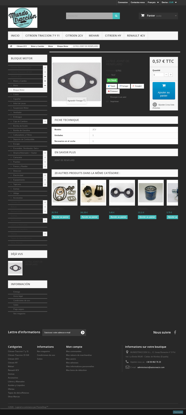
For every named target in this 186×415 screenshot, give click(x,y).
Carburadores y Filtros (22, 135)
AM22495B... (115, 209)
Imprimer (114, 101)
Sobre (15, 305)
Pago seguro (18, 309)
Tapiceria (17, 184)
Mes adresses (72, 363)
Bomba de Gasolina (21, 130)
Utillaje (16, 193)
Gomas (16, 189)
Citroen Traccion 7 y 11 (42, 35)
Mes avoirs (71, 359)
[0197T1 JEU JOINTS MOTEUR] (64, 193)
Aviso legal (18, 296)
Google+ (138, 86)
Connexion (123, 2)
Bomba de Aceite (20, 126)
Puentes (16, 162)
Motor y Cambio (20, 81)
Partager (124, 86)
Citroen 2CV (74, 35)
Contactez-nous (138, 2)
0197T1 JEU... (58, 209)
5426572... (85, 209)
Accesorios (18, 198)
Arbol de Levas (19, 103)
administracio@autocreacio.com (150, 367)
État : (108, 75)
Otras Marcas (17, 243)
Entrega (16, 292)
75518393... (143, 209)
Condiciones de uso (21, 300)
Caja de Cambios (20, 121)
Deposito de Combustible (23, 139)
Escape (16, 144)
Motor (15, 85)
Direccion (17, 171)
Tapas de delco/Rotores (21, 238)
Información (20, 284)
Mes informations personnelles (80, 366)
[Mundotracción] (35, 18)
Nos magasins (19, 313)
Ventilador (17, 112)
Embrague (17, 117)
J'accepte (178, 412)
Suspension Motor (20, 108)
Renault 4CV (136, 35)
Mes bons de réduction (76, 370)
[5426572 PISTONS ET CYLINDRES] (93, 193)
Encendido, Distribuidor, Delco (26, 148)
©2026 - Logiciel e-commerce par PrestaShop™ (28, 407)
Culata (16, 94)
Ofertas (14, 234)
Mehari (94, 35)
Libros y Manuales (19, 225)
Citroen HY (113, 35)
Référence (110, 71)
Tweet (112, 86)
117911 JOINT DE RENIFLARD (34, 263)
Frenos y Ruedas (20, 166)
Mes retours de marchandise (79, 355)
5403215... (172, 209)
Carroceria (17, 157)
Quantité (156, 70)
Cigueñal (16, 99)
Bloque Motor (18, 90)
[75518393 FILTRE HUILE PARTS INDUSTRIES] (151, 193)
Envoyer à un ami (118, 97)
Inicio (15, 35)
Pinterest (114, 91)
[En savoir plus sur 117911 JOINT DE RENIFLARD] (15, 268)
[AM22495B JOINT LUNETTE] (122, 193)
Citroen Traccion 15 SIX (21, 72)
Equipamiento (19, 180)
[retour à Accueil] (11, 46)
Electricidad (18, 175)
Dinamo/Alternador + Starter (25, 153)
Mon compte (74, 346)
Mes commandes (73, 351)
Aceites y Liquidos (19, 229)
